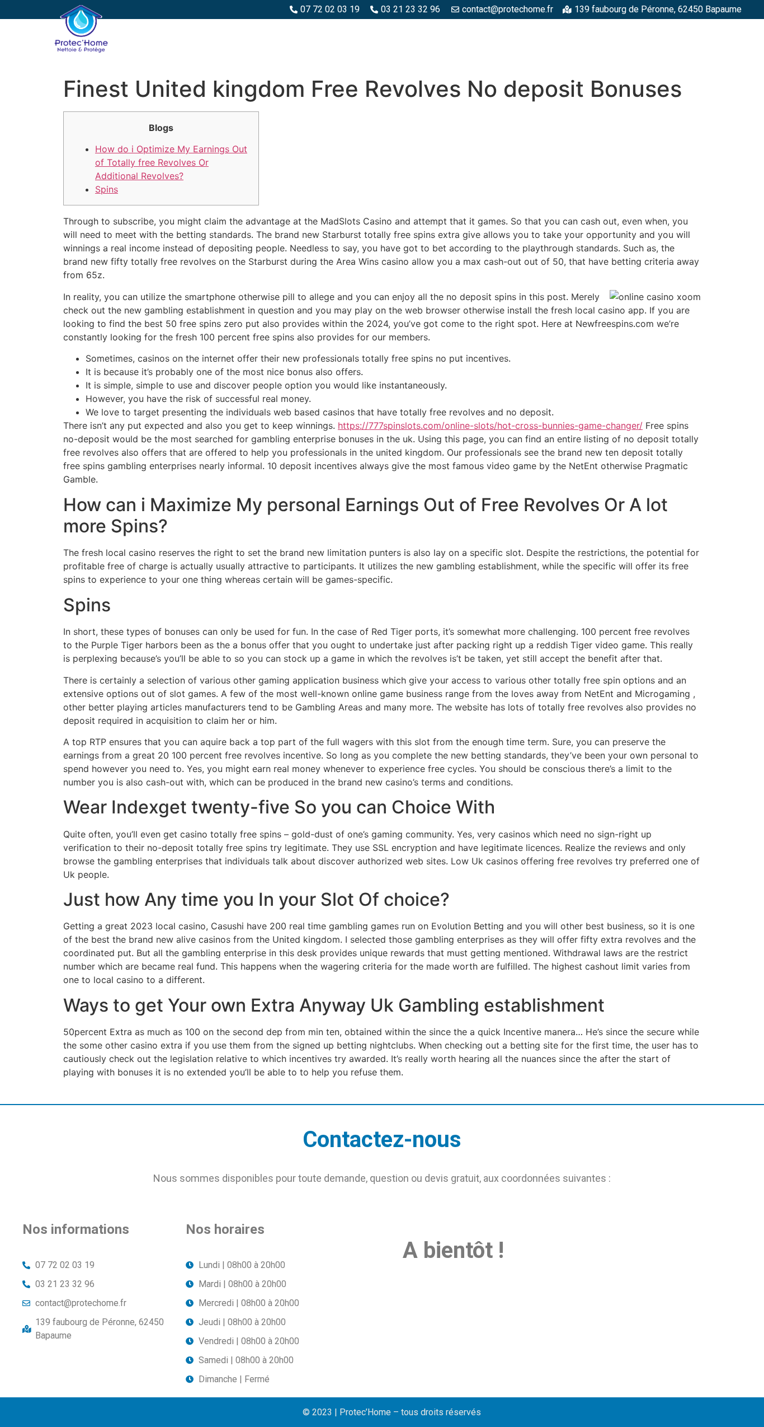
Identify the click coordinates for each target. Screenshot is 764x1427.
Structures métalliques (618, 31)
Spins (106, 189)
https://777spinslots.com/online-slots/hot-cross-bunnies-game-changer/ (490, 425)
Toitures (713, 31)
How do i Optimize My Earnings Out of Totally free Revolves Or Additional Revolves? (171, 162)
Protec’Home (205, 31)
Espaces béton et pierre (381, 31)
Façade (719, 57)
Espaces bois (281, 31)
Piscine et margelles (498, 31)
